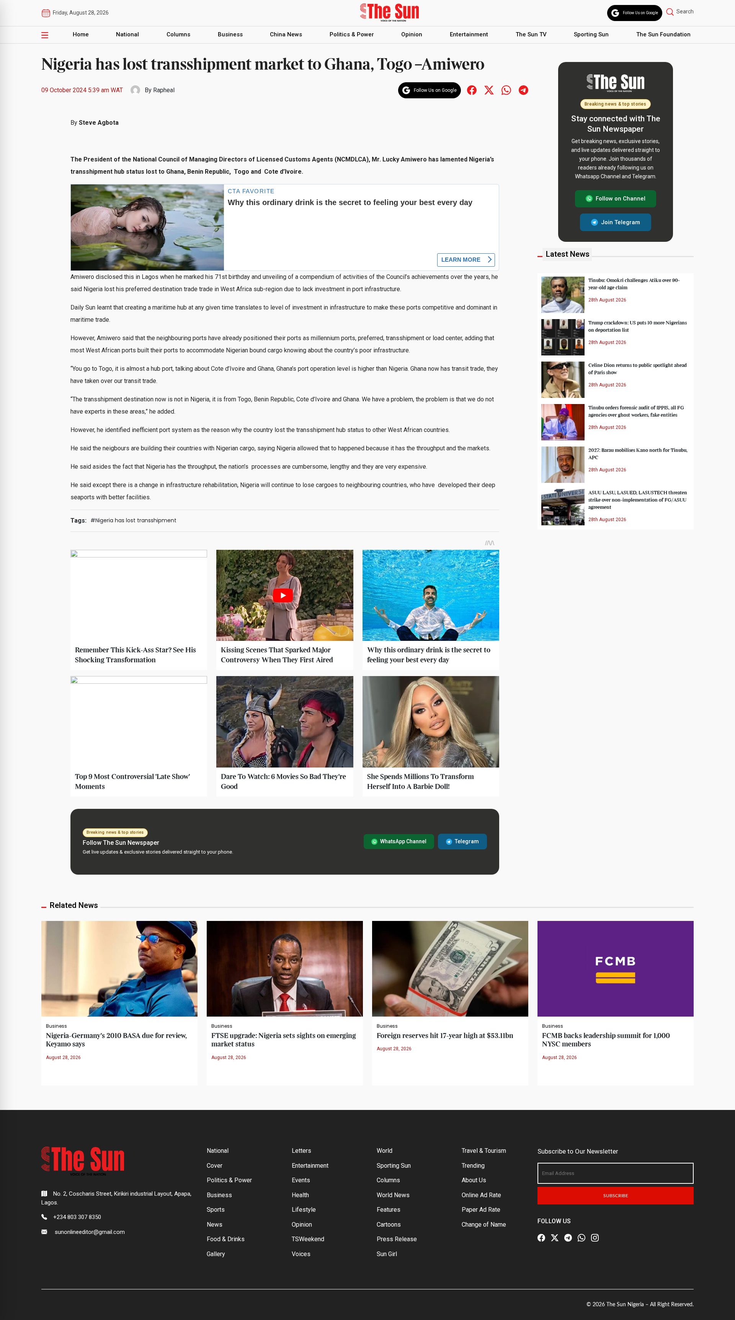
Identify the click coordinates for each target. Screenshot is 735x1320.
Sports (216, 1209)
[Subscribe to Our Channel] (568, 1237)
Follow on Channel (620, 198)
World (384, 1150)
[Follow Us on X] (555, 1237)
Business (230, 34)
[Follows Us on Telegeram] (523, 89)
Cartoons (389, 1224)
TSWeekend (308, 1239)
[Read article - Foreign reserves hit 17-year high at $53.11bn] (450, 968)
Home (81, 34)
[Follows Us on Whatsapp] (506, 89)
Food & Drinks (226, 1239)
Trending (473, 1165)
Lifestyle (304, 1209)
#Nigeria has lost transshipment (133, 520)
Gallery (216, 1254)
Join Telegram (620, 221)
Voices (301, 1254)
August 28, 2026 (63, 1057)
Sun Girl (387, 1254)
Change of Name (484, 1224)
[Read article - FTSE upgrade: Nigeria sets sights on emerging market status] (285, 968)
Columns (178, 34)
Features (388, 1209)
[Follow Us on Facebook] (541, 1237)
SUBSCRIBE (615, 1195)
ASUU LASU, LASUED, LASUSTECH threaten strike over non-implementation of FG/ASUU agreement (637, 499)
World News (393, 1195)
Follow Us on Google (640, 13)
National (127, 34)
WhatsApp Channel (403, 841)
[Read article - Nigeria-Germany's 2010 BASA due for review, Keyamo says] (119, 968)
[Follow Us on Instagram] (595, 1237)
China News (286, 34)
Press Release (397, 1239)
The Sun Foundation (663, 34)
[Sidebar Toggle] (44, 34)
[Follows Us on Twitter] (489, 89)
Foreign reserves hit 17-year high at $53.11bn (445, 1036)
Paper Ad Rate (481, 1209)
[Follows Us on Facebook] (472, 89)
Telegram (467, 841)
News (214, 1224)
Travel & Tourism (484, 1150)
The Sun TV (531, 34)
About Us (474, 1180)
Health (300, 1195)
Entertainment (469, 34)
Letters (301, 1150)
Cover (214, 1165)
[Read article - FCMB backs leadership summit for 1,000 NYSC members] (615, 968)
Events (301, 1180)
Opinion (411, 34)
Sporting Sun (591, 34)
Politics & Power (352, 34)
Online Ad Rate (481, 1195)
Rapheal (164, 90)
